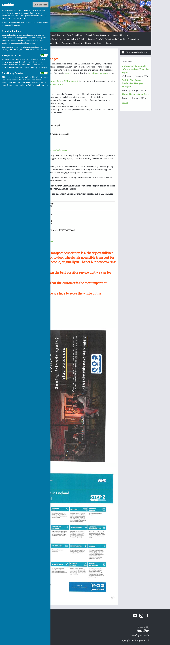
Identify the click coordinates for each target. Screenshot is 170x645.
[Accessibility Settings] (148, 3)
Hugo (143, 630)
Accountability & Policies (75, 39)
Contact (108, 43)
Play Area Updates (93, 43)
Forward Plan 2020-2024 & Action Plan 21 (106, 39)
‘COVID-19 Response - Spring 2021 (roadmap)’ (57, 81)
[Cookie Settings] (142, 3)
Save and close (40, 4)
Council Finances (120, 35)
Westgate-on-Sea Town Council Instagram (141, 616)
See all (125, 102)
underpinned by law (54, 84)
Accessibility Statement (72, 43)
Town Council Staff (51, 43)
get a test (69, 73)
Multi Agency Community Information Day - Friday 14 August (135, 69)
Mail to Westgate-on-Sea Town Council (135, 616)
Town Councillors (74, 35)
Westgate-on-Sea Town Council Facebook (147, 616)
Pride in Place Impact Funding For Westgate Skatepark (132, 83)
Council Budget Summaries (97, 35)
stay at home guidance (98, 73)
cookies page (13, 25)
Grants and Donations (51, 39)
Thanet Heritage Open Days (135, 94)
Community (133, 39)
